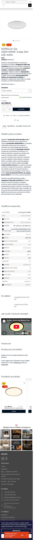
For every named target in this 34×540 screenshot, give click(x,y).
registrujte (4, 365)
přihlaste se (17, 363)
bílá (26, 238)
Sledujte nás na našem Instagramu (17, 427)
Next (30, 379)
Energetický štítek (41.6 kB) (21, 298)
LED (29, 258)
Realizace (4, 469)
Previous (27, 379)
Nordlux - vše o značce (8, 481)
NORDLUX (10, 60)
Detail (14, 411)
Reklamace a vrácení (8, 520)
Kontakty (4, 515)
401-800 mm (26, 226)
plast (29, 251)
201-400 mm (17, 226)
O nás (3, 466)
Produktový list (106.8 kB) (21, 305)
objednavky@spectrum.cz (12, 497)
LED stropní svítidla (24, 212)
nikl (29, 238)
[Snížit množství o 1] (4, 109)
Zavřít (10, 122)
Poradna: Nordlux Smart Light (10, 479)
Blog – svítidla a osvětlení (9, 472)
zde (25, 526)
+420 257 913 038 (9, 492)
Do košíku (21, 109)
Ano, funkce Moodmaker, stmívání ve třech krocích (21, 230)
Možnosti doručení (27, 97)
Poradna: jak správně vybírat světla (10, 475)
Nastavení (16, 531)
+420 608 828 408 (10, 495)
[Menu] (30, 5)
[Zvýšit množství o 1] (10, 109)
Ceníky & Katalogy (7, 484)
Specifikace (11, 126)
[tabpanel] (17, 24)
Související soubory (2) (23, 126)
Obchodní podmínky (8, 517)
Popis (4, 126)
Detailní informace (7, 84)
